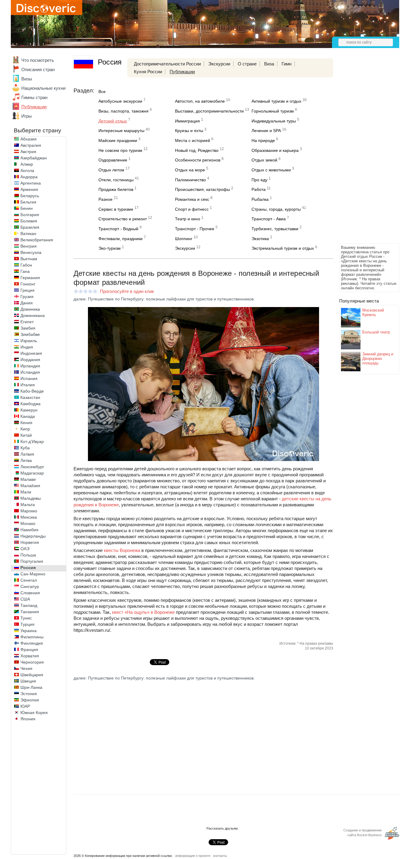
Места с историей (192, 140)
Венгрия (28, 246)
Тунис (26, 618)
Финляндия (31, 643)
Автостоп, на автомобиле (200, 101)
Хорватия (29, 655)
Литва (26, 460)
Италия (27, 384)
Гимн (286, 63)
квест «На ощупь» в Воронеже (143, 612)
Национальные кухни (43, 88)
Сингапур (29, 586)
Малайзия (30, 485)
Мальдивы (30, 498)
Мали (25, 492)
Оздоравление (112, 160)
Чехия (26, 668)
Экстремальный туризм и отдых (283, 248)
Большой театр (376, 332)
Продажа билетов (115, 189)
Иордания (30, 359)
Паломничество (190, 179)
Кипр (25, 428)
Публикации (34, 106)
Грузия (27, 296)
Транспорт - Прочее (194, 228)
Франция (29, 649)
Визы (26, 78)
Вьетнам (28, 258)
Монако (27, 523)
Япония (27, 718)
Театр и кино (187, 218)
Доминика (30, 309)
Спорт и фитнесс (192, 209)
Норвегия (29, 542)
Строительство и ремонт (122, 218)
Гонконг (27, 284)
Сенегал (28, 580)
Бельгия (28, 202)
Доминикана (32, 315)
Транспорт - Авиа (269, 218)
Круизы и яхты (189, 130)
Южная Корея (34, 712)
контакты (220, 855)
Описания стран (38, 69)
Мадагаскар (32, 473)
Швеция (28, 681)
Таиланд (28, 605)
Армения (29, 189)
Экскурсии (219, 63)
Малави (28, 479)
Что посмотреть (37, 60)
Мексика (28, 517)
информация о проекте (192, 855)
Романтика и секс (192, 199)
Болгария (29, 214)
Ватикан (28, 233)
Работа (259, 189)
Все (102, 91)
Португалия (31, 561)
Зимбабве (30, 334)
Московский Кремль (373, 312)
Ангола (27, 170)
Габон (26, 265)
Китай (26, 435)
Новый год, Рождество (197, 150)
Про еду (259, 179)
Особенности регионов (197, 160)
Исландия (30, 372)
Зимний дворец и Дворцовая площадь (377, 358)
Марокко (28, 510)
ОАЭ (24, 548)
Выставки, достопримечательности (209, 111)
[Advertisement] (363, 152)
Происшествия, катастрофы (202, 189)
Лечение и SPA (266, 130)
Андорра (29, 176)
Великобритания (36, 239)
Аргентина (30, 183)
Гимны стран (34, 97)
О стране (247, 63)
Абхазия (28, 139)
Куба (25, 447)
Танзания (29, 611)
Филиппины (32, 636)
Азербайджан (33, 157)
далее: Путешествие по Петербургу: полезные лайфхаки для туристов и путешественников (164, 299)
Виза (269, 63)
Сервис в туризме (115, 209)
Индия (26, 347)
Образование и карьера (275, 150)
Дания (26, 302)
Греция (27, 290)
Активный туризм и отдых (276, 101)
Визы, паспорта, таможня (123, 111)
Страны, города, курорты (276, 209)
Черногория (32, 662)
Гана (25, 271)
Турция (27, 624)
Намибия (29, 529)
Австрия (28, 151)
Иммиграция (187, 121)
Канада (27, 416)
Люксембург (32, 466)
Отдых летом (111, 169)
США (25, 599)
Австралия (30, 145)
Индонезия (31, 353)
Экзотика (260, 238)
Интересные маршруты (121, 130)
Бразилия (29, 227)
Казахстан (30, 397)
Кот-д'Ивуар (32, 441)
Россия (28, 567)
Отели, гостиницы (116, 179)
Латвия (27, 454)
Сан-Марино (32, 573)
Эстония (28, 693)
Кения (26, 422)
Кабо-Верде (32, 391)
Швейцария (31, 674)
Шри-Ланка (31, 687)
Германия (30, 277)
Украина (28, 630)
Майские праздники (117, 140)
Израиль (28, 340)
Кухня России (148, 71)
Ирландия (30, 365)
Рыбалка (260, 199)
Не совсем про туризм (120, 150)
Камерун (29, 410)
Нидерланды (33, 536)
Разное (105, 199)
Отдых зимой (264, 160)
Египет (27, 321)
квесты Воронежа (122, 550)
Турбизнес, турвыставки (275, 228)
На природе (263, 140)
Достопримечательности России (167, 63)
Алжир (26, 164)
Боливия (28, 221)
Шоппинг (183, 238)
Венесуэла (30, 252)
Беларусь (29, 195)
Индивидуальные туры (274, 121)
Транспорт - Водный (118, 228)
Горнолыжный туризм (273, 111)
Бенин (26, 208)
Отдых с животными (271, 169)
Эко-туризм (109, 248)
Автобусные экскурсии (120, 101)
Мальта (27, 504)
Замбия (27, 328)
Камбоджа (30, 403)
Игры (26, 116)
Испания (29, 378)
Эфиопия (29, 700)
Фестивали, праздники (120, 238)
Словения (30, 592)
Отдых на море (190, 169)
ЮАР (25, 706)
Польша (28, 555)
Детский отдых (112, 121)
